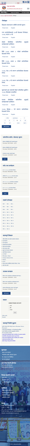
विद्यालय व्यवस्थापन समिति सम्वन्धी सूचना (13, 25)
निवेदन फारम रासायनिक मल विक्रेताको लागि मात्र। (12, 275)
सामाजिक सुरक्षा (5, 379)
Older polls (4, 315)
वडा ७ (4, 209)
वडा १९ (4, 220)
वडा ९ (12, 209)
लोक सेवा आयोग (5, 265)
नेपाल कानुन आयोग (6, 248)
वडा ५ (8, 206)
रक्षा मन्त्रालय (5, 242)
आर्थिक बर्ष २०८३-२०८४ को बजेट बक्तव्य (10, 175)
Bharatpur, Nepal (6, 255)
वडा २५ (4, 226)
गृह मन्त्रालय (5, 240)
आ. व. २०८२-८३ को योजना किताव (9, 187)
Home (2, 15)
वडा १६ (4, 217)
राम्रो (11, 305)
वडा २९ (8, 228)
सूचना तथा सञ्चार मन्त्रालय (8, 250)
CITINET (5, 254)
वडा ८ (8, 209)
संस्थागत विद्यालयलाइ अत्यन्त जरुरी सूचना (10, 287)
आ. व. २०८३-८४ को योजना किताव (9, 170)
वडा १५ (12, 215)
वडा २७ (12, 226)
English (13, 3)
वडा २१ (12, 220)
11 (4, 123)
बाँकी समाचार (6, 126)
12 (9, 123)
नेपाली (18, 3)
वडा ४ (4, 206)
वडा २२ (4, 223)
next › (18, 123)
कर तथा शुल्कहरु (6, 359)
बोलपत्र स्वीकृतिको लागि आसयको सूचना (10, 141)
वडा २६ (8, 226)
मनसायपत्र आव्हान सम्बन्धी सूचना (9, 153)
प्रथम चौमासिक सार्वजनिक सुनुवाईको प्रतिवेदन (10, 331)
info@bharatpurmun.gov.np (19, 411)
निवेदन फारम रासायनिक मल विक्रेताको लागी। (11, 281)
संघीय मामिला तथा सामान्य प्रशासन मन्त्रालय (11, 238)
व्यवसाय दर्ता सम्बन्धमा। (12, 12)
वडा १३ (4, 215)
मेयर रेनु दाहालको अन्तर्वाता (7, 332)
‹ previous (15, 118)
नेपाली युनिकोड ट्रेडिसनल (7, 367)
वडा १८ (12, 217)
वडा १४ (8, 215)
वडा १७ (8, 217)
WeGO (4, 259)
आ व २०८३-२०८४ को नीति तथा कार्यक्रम (10, 181)
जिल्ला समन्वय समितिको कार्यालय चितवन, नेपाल (11, 263)
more (5, 193)
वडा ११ (8, 212)
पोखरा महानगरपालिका (6, 246)
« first (7, 118)
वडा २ (8, 203)
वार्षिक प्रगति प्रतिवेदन (7, 390)
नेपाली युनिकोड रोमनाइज (6, 365)
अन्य (5, 159)
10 (25, 120)
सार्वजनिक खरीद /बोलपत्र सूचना (9, 354)
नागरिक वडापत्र (5, 382)
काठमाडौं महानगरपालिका (7, 244)
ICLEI (4, 261)
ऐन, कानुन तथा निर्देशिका (7, 357)
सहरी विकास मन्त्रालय (7, 252)
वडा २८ (4, 228)
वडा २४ (12, 223)
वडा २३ (8, 223)
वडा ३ (12, 203)
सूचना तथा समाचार (6, 352)
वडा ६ (12, 206)
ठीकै (10, 307)
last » (25, 123)
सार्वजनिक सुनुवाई (6, 395)
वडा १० (4, 212)
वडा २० (8, 220)
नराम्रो (11, 309)
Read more (5, 28)
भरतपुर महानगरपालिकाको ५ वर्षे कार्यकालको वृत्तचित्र (11, 329)
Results (4, 317)
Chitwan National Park (8, 257)
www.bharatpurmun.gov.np (12, 413)
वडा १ (4, 203)
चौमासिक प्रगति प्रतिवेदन (8, 392)
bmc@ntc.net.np (9, 411)
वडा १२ (12, 212)
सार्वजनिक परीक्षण (6, 397)
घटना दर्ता (4, 377)
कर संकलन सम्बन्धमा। (23, 12)
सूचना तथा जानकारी (8, 15)
